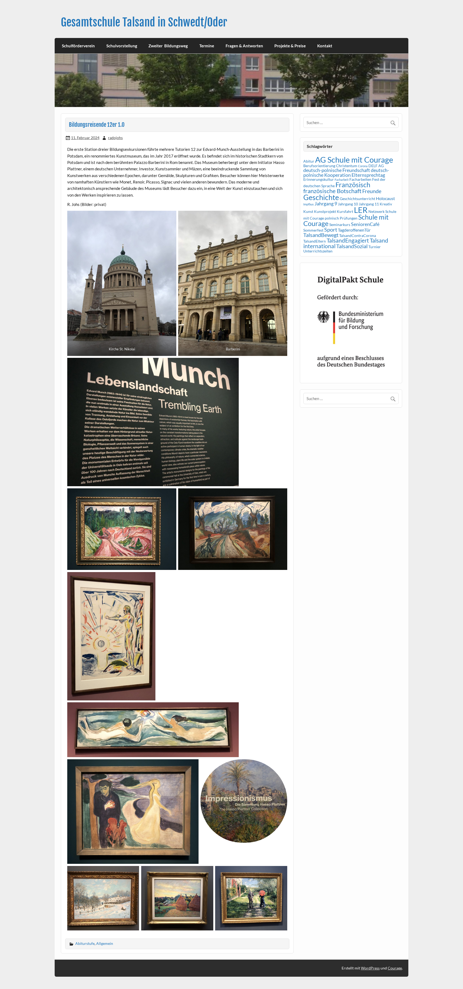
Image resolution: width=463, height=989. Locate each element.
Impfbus (308, 204)
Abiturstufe (85, 943)
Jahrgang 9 (326, 203)
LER (361, 209)
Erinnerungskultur (318, 179)
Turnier (374, 246)
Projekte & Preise (290, 45)
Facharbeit (342, 179)
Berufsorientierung (319, 165)
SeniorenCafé (365, 224)
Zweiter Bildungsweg (168, 45)
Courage (395, 968)
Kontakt (324, 45)
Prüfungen (348, 218)
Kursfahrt (345, 211)
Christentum (346, 165)
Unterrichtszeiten (318, 251)
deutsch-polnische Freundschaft (336, 170)
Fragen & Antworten (244, 45)
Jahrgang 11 (369, 204)
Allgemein (104, 943)
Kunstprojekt (325, 211)
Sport (330, 229)
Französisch (352, 185)
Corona (363, 166)
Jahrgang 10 (348, 204)
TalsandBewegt (320, 235)
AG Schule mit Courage (354, 159)
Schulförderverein (78, 45)
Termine (206, 45)
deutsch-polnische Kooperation (346, 172)
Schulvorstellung (121, 45)
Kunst (308, 211)
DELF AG (376, 165)
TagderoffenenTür (354, 229)
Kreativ (386, 204)
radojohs (115, 137)
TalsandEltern (314, 241)
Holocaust (385, 198)
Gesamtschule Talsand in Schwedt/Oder (144, 22)
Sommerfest (313, 230)
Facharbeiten (360, 179)
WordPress (370, 968)
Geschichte (321, 197)
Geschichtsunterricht (357, 198)
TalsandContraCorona (357, 235)
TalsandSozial (352, 246)
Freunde (371, 191)
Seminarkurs (339, 224)
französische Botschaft (332, 190)
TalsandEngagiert (348, 240)
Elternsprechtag (368, 175)
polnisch (332, 218)
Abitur (308, 161)
